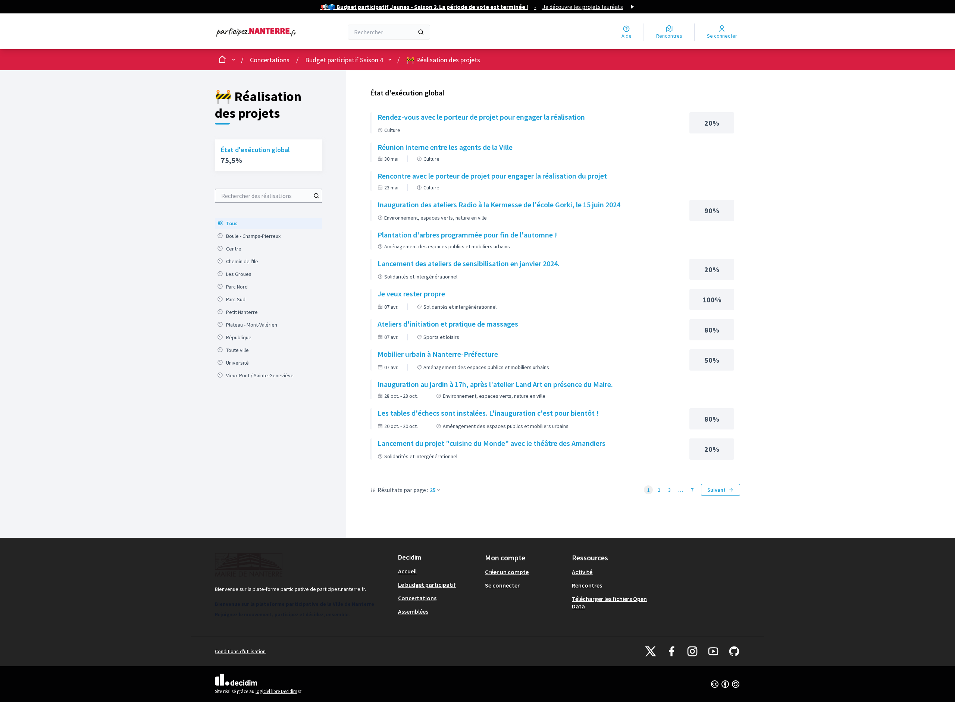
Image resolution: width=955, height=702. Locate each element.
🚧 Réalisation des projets (443, 60)
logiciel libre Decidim (279, 691)
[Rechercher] (421, 32)
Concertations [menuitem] (417, 598)
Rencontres (587, 585)
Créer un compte (507, 572)
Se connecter (502, 585)
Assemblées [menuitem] (413, 611)
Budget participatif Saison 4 (344, 60)
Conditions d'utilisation (240, 651)
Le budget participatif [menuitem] (427, 584)
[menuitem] (268, 223)
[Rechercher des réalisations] (316, 196)
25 (433, 490)
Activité (582, 572)
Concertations (269, 60)
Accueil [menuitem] (407, 571)
